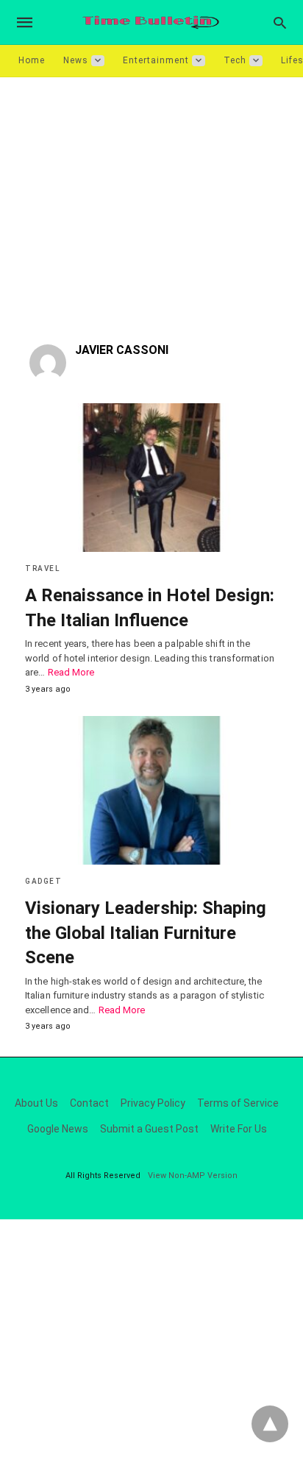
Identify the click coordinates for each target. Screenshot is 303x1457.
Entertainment (156, 60)
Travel (42, 568)
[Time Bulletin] (151, 22)
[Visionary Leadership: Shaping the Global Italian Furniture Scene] (151, 790)
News (75, 60)
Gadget (43, 881)
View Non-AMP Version (193, 1175)
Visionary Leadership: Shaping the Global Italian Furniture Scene (145, 933)
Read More (71, 672)
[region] (151, 202)
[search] (279, 22)
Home (31, 60)
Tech (235, 60)
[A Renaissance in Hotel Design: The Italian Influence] (151, 477)
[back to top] (270, 1423)
